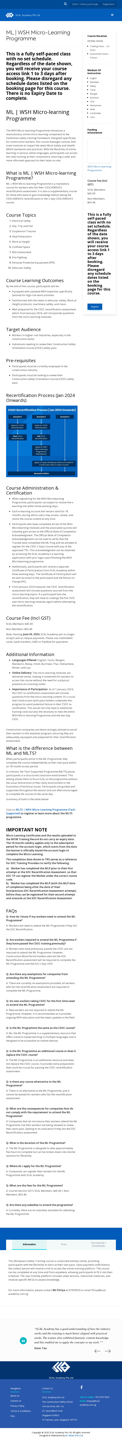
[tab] (29, 1245)
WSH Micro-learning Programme (99, 168)
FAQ (12, 1415)
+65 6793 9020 (102, 1397)
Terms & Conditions (20, 1410)
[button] (112, 15)
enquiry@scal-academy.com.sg (90, 1403)
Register (95, 306)
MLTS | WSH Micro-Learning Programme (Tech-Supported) (41, 811)
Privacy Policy (17, 1405)
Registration (108, 4)
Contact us (15, 1400)
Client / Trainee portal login (85, 4)
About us (14, 1395)
